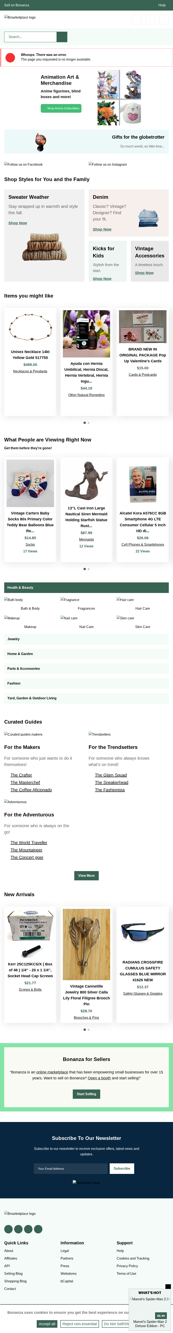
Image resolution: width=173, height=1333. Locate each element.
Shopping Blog (15, 1281)
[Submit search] (62, 37)
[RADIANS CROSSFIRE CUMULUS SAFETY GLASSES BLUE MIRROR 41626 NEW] (143, 965)
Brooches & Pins (86, 1017)
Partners (67, 1258)
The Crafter (21, 775)
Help (162, 5)
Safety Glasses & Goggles (142, 993)
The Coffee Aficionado (31, 790)
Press (65, 1266)
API (7, 1266)
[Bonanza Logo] (20, 17)
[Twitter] (18, 1229)
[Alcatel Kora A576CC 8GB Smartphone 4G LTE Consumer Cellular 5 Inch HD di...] (143, 509)
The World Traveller (29, 842)
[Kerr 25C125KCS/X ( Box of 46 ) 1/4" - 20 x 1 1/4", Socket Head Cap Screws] (30, 965)
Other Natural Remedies (86, 395)
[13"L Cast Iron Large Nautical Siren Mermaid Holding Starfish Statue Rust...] (86, 509)
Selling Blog (13, 1273)
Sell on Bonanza (16, 5)
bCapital (67, 1281)
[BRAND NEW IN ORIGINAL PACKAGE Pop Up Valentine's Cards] (143, 362)
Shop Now (17, 223)
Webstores (69, 1273)
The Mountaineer (26, 850)
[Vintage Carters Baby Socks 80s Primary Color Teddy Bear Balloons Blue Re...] (30, 509)
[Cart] (136, 19)
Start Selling (86, 1094)
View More (86, 875)
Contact (10, 1289)
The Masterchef (25, 782)
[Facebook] (8, 1229)
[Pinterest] (28, 1229)
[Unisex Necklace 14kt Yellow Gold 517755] (30, 362)
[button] (85, 423)
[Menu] (164, 19)
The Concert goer (27, 857)
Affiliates (10, 1258)
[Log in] (150, 19)
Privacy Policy (127, 1266)
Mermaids (86, 539)
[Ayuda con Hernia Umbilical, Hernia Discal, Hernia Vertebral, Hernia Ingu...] (86, 362)
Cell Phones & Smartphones (143, 544)
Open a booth (99, 1078)
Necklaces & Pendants (30, 371)
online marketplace (52, 1072)
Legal (65, 1251)
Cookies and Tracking (133, 1258)
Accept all (47, 1324)
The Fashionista (110, 790)
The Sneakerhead (111, 782)
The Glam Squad (111, 775)
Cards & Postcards (143, 374)
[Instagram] (38, 1229)
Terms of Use (126, 1273)
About (8, 1251)
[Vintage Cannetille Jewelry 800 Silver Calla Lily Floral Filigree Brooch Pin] (86, 965)
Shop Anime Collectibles (63, 108)
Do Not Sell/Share (119, 1324)
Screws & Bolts (30, 989)
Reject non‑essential (79, 1324)
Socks (30, 544)
